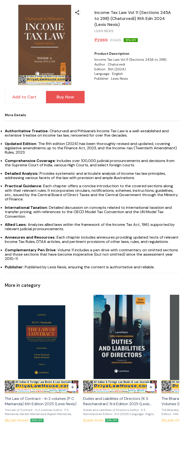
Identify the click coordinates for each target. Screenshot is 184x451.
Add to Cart (24, 97)
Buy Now (65, 97)
